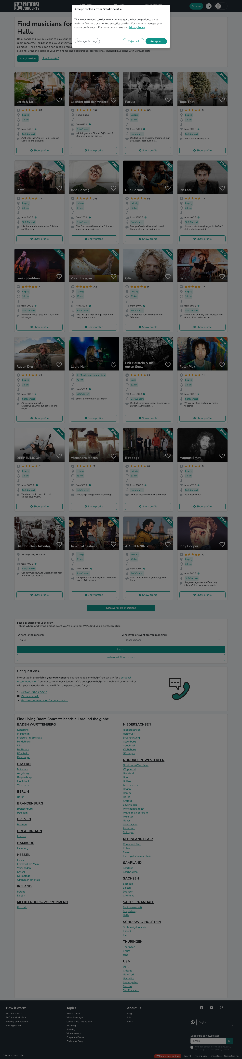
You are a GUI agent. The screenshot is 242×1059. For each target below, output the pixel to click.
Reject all (133, 41)
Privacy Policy (137, 27)
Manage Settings (87, 41)
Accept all (156, 41)
